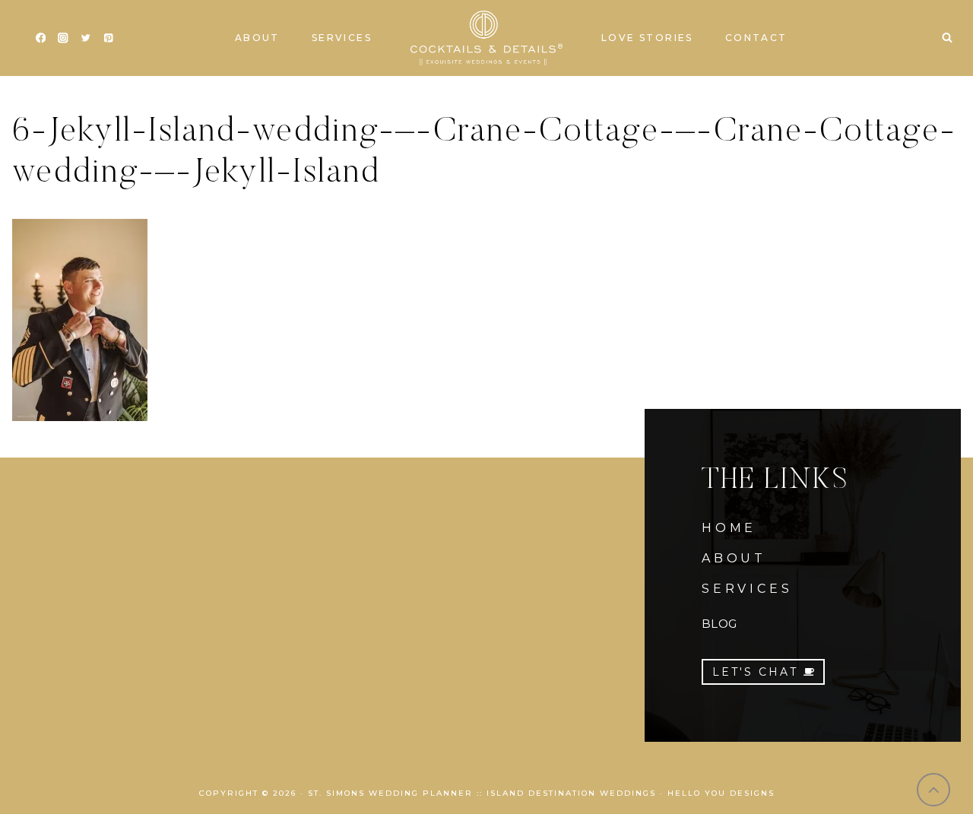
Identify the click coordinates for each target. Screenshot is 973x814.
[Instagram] (63, 38)
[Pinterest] (108, 38)
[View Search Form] (947, 38)
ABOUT (734, 558)
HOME (729, 528)
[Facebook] (40, 38)
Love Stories (647, 37)
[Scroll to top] (934, 790)
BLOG (719, 623)
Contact (756, 37)
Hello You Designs (721, 793)
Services (342, 37)
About (257, 37)
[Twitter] (85, 38)
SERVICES (747, 588)
